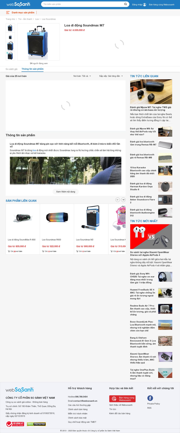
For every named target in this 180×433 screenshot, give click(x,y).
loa (34, 150)
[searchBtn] (125, 4)
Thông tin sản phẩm (32, 68)
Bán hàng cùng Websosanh (161, 5)
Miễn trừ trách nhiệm (77, 413)
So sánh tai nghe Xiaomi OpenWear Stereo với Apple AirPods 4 (149, 253)
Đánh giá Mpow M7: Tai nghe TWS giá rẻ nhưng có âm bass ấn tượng (150, 108)
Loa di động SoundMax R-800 (21, 240)
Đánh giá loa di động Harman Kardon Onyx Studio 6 (141, 186)
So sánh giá (11, 69)
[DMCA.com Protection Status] (36, 424)
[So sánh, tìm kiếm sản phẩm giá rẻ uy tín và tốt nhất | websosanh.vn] (18, 4)
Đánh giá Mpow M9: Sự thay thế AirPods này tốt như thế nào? (143, 131)
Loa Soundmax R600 (51, 240)
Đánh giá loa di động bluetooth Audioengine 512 (142, 212)
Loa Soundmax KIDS (120, 240)
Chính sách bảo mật (77, 418)
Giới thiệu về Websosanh (120, 405)
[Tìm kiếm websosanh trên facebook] (150, 398)
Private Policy (153, 404)
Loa (37, 19)
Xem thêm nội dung (65, 191)
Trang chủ (10, 19)
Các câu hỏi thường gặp (79, 405)
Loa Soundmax (49, 19)
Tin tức (112, 409)
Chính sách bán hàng (77, 409)
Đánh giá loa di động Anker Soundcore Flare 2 (142, 199)
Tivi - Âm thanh (25, 19)
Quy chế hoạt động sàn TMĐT (82, 422)
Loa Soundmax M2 (84, 240)
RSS (149, 408)
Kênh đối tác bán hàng (119, 413)
